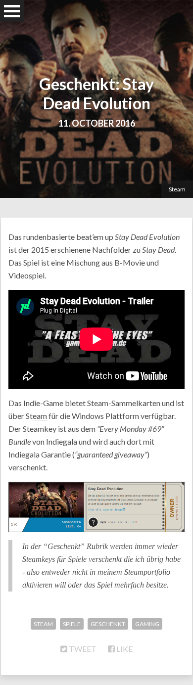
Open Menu (12, 11)
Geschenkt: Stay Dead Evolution (96, 93)
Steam (177, 189)
